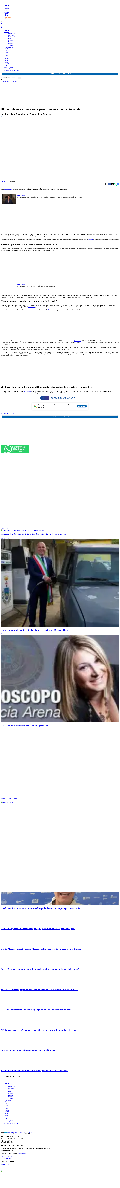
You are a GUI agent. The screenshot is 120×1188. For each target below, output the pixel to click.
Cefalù (6, 52)
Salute (6, 62)
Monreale (7, 49)
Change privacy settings (11, 70)
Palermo (6, 5)
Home (6, 55)
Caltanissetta (12, 37)
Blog (5, 65)
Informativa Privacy (6, 1158)
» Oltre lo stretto (6, 81)
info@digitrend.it (22, 1153)
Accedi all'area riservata (60, 74)
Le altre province (9, 33)
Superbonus (8, 189)
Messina (10, 40)
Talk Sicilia (7, 17)
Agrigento (11, 35)
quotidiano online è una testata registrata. (16, 1132)
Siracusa (6, 8)
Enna (9, 38)
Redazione (5, 182)
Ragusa (10, 42)
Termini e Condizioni (7, 1156)
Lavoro (6, 63)
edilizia (90, 239)
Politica (6, 12)
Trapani (10, 45)
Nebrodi (6, 50)
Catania (6, 7)
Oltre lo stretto (8, 19)
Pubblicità (7, 69)
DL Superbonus (5, 413)
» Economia (14, 81)
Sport (6, 14)
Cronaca (6, 10)
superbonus (13, 413)
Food (6, 15)
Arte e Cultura (8, 67)
